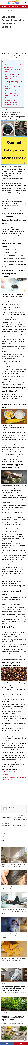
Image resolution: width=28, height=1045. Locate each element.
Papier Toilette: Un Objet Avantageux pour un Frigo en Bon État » (14, 818)
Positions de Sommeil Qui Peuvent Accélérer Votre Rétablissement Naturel (12, 936)
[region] (14, 39)
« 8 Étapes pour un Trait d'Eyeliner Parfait (13, 825)
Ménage (24, 6)
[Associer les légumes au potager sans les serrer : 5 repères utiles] (14, 1004)
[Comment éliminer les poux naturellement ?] (14, 877)
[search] (26, 2)
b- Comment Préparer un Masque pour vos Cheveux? (13, 76)
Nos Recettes (4, 1041)
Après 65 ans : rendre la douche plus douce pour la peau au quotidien (13, 865)
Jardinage (4, 1012)
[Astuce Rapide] (14, 2)
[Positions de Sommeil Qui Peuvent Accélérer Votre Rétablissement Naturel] (14, 924)
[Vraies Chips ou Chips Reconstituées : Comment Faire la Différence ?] (14, 949)
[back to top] (25, 1039)
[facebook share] (7, 1043)
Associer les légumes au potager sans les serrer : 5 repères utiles (13, 1018)
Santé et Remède (14, 6)
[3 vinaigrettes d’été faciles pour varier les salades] (14, 1033)
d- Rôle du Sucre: (11, 100)
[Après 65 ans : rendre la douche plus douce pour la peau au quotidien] (14, 855)
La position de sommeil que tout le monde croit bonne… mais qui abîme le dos (13, 911)
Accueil (4, 6)
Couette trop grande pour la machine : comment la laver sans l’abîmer (13, 988)
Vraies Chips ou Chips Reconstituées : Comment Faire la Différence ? (13, 959)
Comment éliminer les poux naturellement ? (10, 888)
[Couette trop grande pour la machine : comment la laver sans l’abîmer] (14, 975)
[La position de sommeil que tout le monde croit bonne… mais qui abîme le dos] (14, 900)
